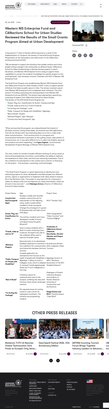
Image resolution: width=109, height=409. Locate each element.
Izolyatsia (55, 246)
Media (12, 16)
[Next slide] (58, 360)
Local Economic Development (27, 16)
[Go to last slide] (51, 360)
